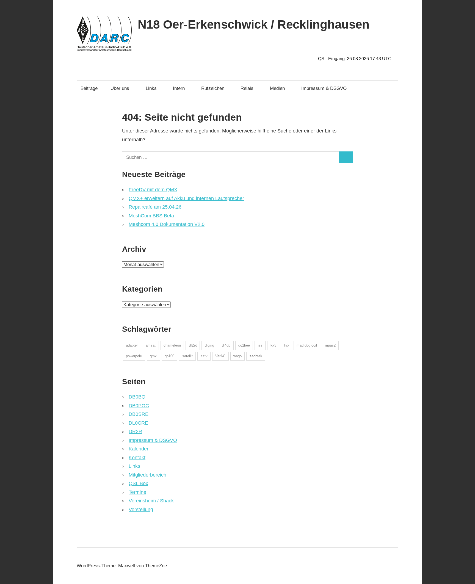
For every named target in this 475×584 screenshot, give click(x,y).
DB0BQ (137, 397)
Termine (137, 492)
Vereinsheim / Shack (151, 500)
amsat (151, 345)
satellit (187, 356)
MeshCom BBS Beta (151, 215)
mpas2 (330, 345)
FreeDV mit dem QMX (153, 189)
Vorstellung (141, 509)
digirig (209, 345)
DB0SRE (138, 414)
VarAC (220, 356)
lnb (286, 345)
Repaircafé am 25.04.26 (155, 207)
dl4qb (226, 345)
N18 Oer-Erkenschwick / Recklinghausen (253, 24)
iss (260, 345)
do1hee (244, 345)
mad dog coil (307, 345)
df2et (193, 345)
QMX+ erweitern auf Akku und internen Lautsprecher (186, 198)
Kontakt (137, 457)
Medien (277, 88)
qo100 (169, 356)
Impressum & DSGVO (324, 88)
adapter (132, 345)
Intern (179, 88)
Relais (247, 88)
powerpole (134, 356)
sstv (204, 356)
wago (237, 356)
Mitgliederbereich (147, 475)
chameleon (172, 345)
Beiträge (89, 88)
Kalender (138, 449)
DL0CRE (138, 423)
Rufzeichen (212, 88)
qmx (153, 356)
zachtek (256, 356)
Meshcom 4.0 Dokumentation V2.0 (167, 224)
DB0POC (139, 405)
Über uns (120, 88)
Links (151, 88)
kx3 (273, 345)
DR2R (135, 431)
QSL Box (138, 483)
